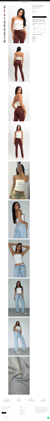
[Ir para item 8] (4, 33)
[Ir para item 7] (4, 29)
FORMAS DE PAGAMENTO (23, 412)
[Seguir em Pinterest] (5, 416)
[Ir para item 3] (4, 14)
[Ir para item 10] (4, 41)
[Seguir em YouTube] (7, 416)
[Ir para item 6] (4, 25)
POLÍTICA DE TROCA (22, 411)
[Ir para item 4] (4, 18)
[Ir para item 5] (4, 22)
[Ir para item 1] (4, 6)
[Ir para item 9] (4, 37)
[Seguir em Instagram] (3, 416)
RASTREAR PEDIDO (22, 410)
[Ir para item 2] (4, 10)
